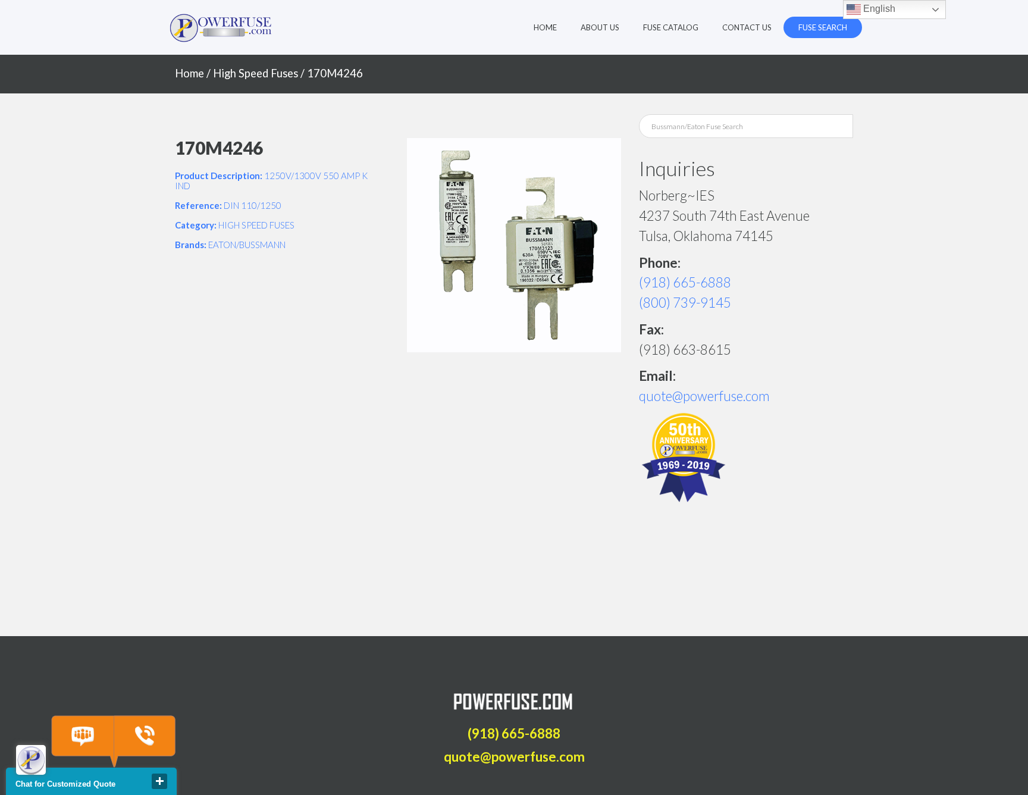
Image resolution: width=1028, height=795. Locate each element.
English (878, 9)
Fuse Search (822, 27)
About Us (600, 27)
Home (545, 27)
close (159, 781)
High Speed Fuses (255, 73)
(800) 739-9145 (685, 303)
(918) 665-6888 (685, 282)
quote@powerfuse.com (704, 396)
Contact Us (747, 27)
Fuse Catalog (670, 27)
